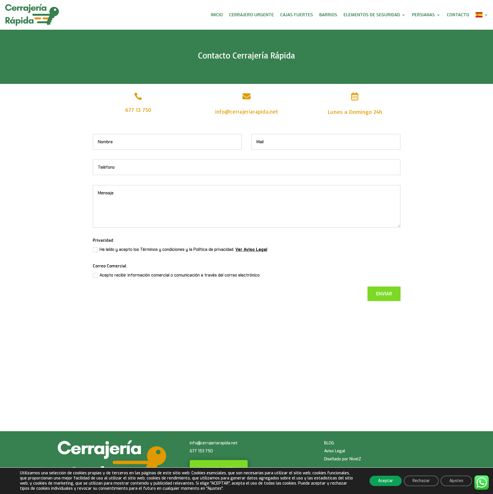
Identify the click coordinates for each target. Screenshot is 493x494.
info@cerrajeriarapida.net (246, 111)
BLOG (329, 443)
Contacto (458, 15)
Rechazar (421, 480)
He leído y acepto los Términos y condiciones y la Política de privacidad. (183, 249)
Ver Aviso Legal (251, 249)
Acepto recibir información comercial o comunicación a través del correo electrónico (180, 275)
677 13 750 (138, 109)
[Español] (482, 14)
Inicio (217, 15)
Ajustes (456, 480)
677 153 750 (201, 451)
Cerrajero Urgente (251, 15)
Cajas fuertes (296, 15)
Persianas (423, 15)
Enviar (384, 294)
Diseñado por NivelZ (342, 459)
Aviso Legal (334, 451)
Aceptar (385, 480)
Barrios (328, 15)
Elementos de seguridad (372, 15)
